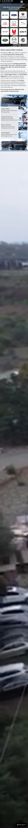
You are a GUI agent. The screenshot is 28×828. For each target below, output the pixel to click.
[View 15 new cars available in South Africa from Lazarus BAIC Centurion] (5, 15)
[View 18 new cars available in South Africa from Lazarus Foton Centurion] (22, 15)
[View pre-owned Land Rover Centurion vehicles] (5, 40)
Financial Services (9, 118)
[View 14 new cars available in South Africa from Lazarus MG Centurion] (22, 40)
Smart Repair (9, 134)
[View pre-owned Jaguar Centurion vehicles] (22, 23)
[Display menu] (26, 1)
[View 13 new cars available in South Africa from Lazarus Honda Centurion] (14, 23)
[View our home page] (9, 1)
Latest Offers (9, 110)
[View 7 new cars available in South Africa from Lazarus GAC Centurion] (5, 23)
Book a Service (8, 126)
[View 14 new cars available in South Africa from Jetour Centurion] (5, 31)
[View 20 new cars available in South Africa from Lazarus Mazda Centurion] (14, 40)
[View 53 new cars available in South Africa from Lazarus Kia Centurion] (22, 31)
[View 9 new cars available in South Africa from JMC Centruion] (14, 31)
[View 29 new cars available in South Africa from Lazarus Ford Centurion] (14, 15)
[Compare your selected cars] (22, 2)
